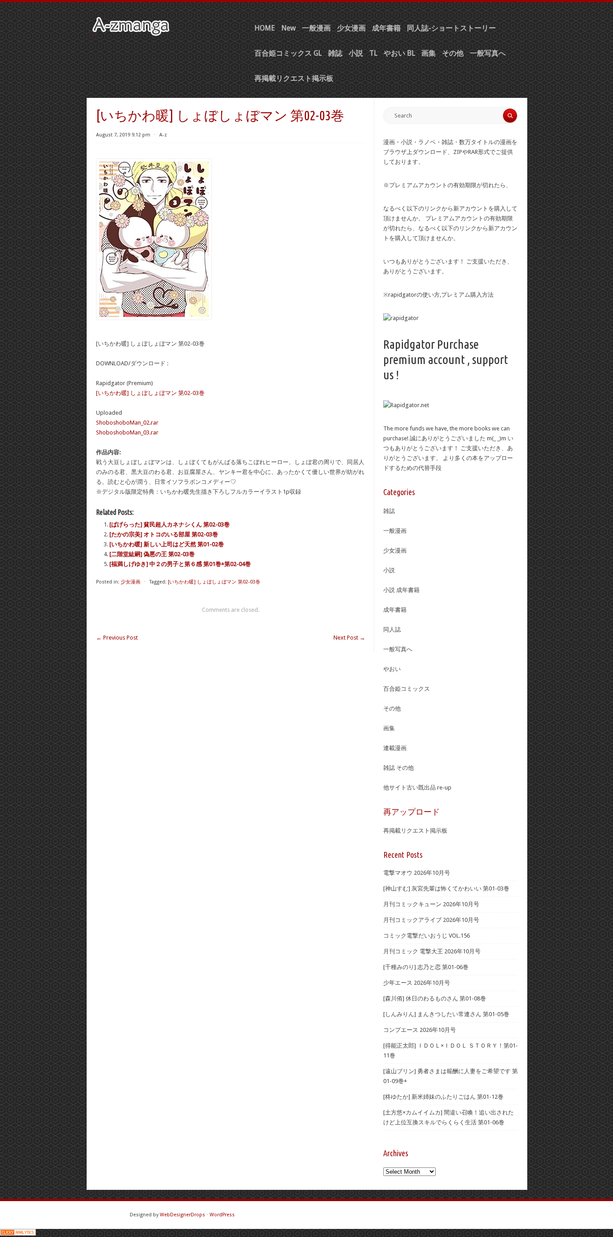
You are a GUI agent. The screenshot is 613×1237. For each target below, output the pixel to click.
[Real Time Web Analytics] (18, 1233)
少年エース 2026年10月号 (416, 982)
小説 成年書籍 (401, 590)
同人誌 (392, 629)
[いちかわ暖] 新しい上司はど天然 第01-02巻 (166, 544)
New (288, 28)
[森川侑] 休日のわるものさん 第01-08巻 (434, 998)
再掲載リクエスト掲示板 (293, 78)
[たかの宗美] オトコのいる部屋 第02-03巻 (163, 534)
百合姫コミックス (406, 688)
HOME (264, 28)
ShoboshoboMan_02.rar (127, 422)
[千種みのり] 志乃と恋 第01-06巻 (426, 967)
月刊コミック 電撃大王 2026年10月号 (432, 951)
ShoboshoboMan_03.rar (127, 432)
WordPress (222, 1215)
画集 (428, 53)
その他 (453, 53)
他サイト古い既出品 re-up (417, 787)
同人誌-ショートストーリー (451, 28)
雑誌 (335, 53)
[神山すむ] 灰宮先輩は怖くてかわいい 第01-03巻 (446, 888)
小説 (356, 53)
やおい (392, 669)
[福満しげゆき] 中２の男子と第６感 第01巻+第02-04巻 (180, 564)
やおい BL (399, 53)
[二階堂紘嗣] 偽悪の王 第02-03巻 (152, 554)
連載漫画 (395, 748)
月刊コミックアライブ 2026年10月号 (431, 920)
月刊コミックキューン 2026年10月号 (431, 904)
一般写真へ (488, 53)
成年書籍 (386, 28)
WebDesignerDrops (182, 1215)
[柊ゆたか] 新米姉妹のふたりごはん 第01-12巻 (443, 1096)
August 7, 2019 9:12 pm (123, 135)
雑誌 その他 (398, 767)
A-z (163, 135)
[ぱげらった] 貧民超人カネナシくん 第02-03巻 (169, 524)
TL (373, 53)
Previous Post (117, 637)
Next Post (349, 637)
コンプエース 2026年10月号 (419, 1029)
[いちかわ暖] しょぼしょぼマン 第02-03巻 (150, 393)
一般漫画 (316, 28)
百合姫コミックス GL (288, 53)
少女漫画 (351, 28)
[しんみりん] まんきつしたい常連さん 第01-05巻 (446, 1014)
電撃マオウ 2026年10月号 (416, 872)
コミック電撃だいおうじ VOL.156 (426, 935)
